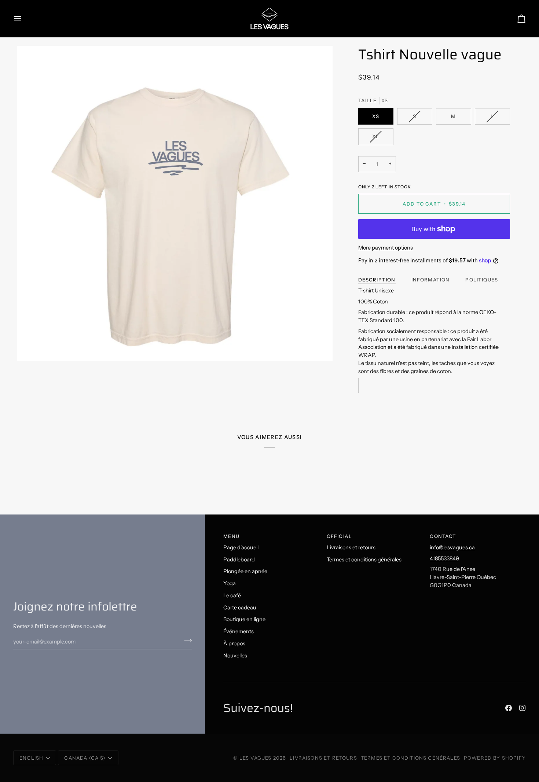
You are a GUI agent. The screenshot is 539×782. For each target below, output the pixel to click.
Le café (232, 595)
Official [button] (339, 536)
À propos (234, 643)
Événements (238, 631)
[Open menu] (24, 18)
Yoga (229, 583)
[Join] (186, 640)
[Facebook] (508, 708)
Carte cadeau (239, 607)
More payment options (385, 247)
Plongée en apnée (245, 571)
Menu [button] (231, 536)
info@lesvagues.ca (452, 547)
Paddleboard (239, 559)
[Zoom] (175, 203)
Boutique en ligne (244, 619)
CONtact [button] (443, 536)
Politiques (481, 280)
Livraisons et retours (351, 547)
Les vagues (256, 758)
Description (377, 280)
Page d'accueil (240, 547)
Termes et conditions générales (364, 559)
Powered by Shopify (495, 758)
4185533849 (444, 558)
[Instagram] (522, 708)
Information (430, 280)
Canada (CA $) (84, 758)
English (31, 758)
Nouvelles (235, 655)
